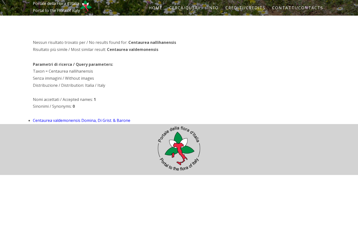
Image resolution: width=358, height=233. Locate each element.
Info (213, 7)
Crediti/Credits (245, 7)
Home (155, 7)
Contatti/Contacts (297, 7)
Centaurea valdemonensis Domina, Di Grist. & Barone (81, 120)
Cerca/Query (185, 7)
